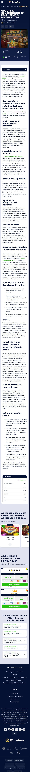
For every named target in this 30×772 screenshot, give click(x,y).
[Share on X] (2, 26)
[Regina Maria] (9, 748)
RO (14, 733)
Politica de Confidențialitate (15, 696)
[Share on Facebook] (6, 26)
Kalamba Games (21, 480)
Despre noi (15, 693)
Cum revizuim (15, 699)
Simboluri (15, 674)
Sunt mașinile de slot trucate (14, 672)
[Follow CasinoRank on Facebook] (5, 729)
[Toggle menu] (2, 2)
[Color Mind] (15, 748)
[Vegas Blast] (10, 535)
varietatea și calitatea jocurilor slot (14, 156)
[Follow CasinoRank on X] (12, 729)
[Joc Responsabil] (23, 748)
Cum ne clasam (14, 702)
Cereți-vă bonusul (14, 584)
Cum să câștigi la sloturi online (15, 680)
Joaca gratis (15, 38)
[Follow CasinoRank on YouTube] (16, 729)
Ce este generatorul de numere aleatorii (14, 683)
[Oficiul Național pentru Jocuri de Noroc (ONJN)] (3, 748)
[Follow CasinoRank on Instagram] (9, 729)
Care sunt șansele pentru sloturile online (15, 677)
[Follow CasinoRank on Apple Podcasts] (23, 729)
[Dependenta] (12, 753)
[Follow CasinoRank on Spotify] (20, 729)
